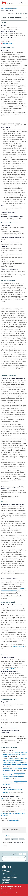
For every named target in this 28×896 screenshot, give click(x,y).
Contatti (4, 870)
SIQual (2, 799)
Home (2, 8)
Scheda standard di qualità (18, 842)
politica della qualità (18, 646)
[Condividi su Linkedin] (23, 13)
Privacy (3, 873)
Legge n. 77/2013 (10, 669)
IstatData (5, 792)
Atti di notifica (5, 882)
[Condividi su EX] (18, 13)
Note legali (4, 883)
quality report (14, 839)
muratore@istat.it (8, 43)
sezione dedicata (14, 820)
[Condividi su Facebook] (15, 13)
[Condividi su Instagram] (21, 13)
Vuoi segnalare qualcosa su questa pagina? (14, 857)
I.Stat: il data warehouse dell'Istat (12, 789)
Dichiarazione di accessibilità (9, 875)
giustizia (7, 839)
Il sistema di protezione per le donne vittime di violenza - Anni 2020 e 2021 (15, 782)
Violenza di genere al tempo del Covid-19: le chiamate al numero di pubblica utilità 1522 (15, 768)
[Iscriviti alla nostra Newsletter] (16, 893)
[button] (17, 3)
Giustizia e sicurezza (11, 836)
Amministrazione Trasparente (9, 877)
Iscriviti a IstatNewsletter (8, 871)
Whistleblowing (6, 879)
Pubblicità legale (6, 880)
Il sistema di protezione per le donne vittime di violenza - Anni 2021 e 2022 (15, 754)
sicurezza (22, 839)
